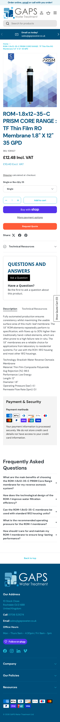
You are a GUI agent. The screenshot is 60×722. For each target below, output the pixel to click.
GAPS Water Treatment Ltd (22, 714)
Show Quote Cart (56, 308)
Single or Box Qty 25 (13, 182)
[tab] (10, 308)
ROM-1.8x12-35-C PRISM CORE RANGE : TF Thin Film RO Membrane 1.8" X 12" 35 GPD (28, 47)
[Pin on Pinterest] (26, 235)
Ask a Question (19, 277)
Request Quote (30, 226)
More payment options (30, 217)
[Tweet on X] (13, 235)
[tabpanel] (30, 353)
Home (5, 44)
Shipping (7, 175)
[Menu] (55, 12)
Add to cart (40, 200)
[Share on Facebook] (20, 235)
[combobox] (30, 23)
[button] (48, 12)
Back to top (30, 558)
